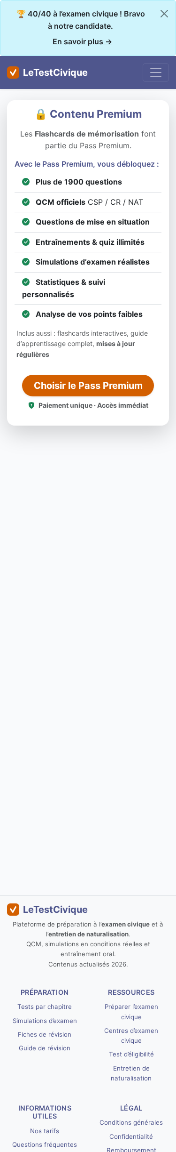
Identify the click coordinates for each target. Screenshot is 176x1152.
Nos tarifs (44, 1131)
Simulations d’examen (45, 1020)
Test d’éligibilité (131, 1054)
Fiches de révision (44, 1034)
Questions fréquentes (44, 1144)
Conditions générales (131, 1122)
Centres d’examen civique (131, 1035)
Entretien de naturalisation (131, 1073)
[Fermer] (164, 13)
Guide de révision (44, 1048)
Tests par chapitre (44, 1006)
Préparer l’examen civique (131, 1011)
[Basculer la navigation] (156, 72)
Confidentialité (131, 1136)
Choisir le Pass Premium (88, 385)
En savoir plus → (82, 41)
